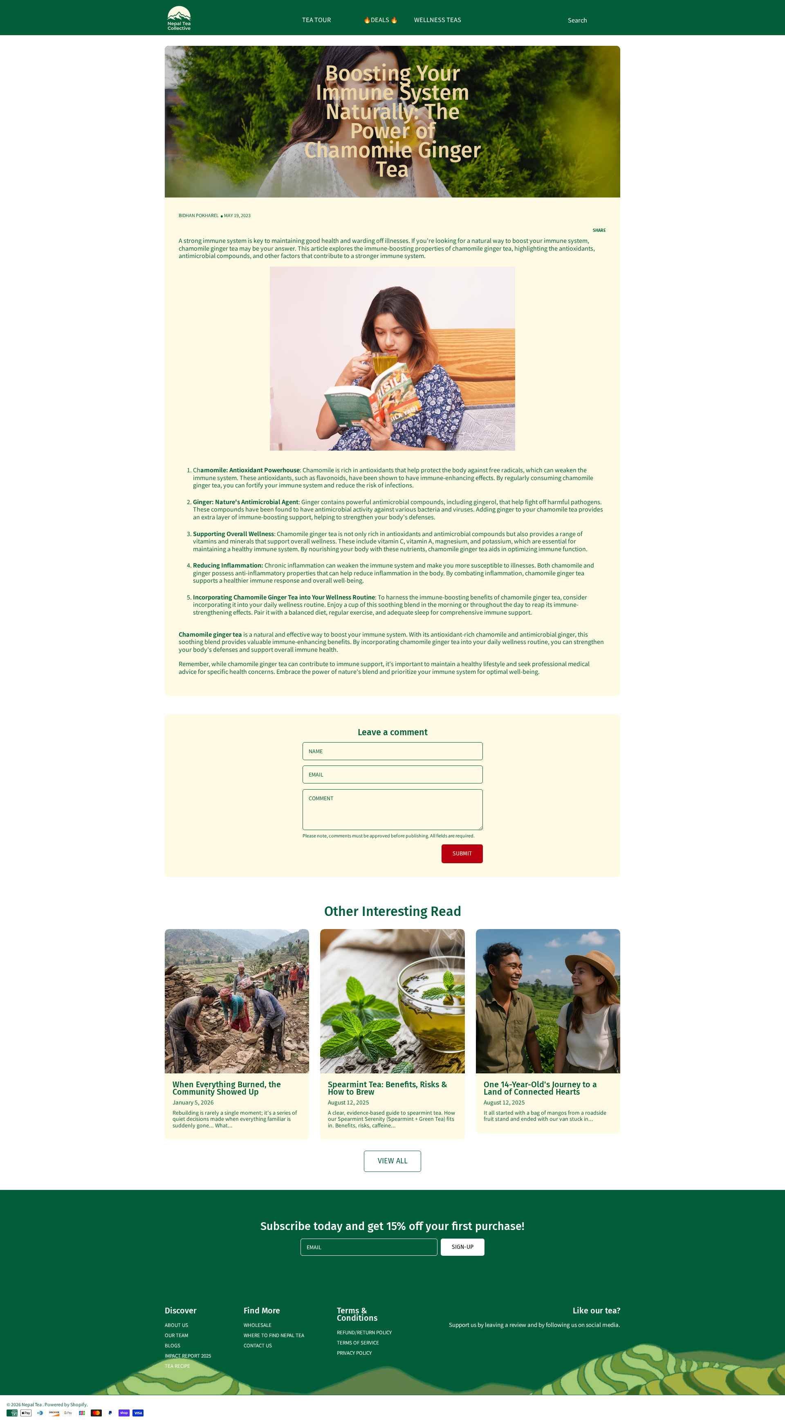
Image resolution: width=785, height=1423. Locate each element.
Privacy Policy (354, 1352)
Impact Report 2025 (188, 1355)
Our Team (176, 1334)
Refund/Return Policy (364, 1332)
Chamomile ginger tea (210, 634)
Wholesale (257, 1324)
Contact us (258, 1345)
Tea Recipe (177, 1365)
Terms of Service (358, 1342)
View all (393, 1160)
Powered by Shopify (66, 1404)
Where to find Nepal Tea (274, 1334)
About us (176, 1324)
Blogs (172, 1345)
